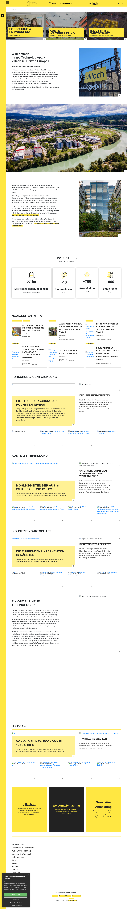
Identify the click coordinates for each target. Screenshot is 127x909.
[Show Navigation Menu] (5, 3)
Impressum (55, 896)
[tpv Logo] (32, 3)
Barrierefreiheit (76, 896)
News (14, 863)
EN (122, 3)
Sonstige (26, 320)
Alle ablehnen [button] (15, 899)
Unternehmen (18, 857)
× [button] (28, 874)
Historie (15, 866)
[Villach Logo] (93, 3)
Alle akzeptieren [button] (15, 894)
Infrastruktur (17, 320)
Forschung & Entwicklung (23, 848)
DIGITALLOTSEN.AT (72, 900)
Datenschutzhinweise (65, 896)
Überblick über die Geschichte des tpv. (25, 215)
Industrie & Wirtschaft (21, 854)
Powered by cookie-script (16, 905)
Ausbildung (90, 343)
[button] (16, 902)
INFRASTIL (71, 898)
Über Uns (16, 873)
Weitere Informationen (9, 891)
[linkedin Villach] (2, 16)
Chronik (15, 869)
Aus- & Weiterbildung (21, 851)
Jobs (14, 860)
